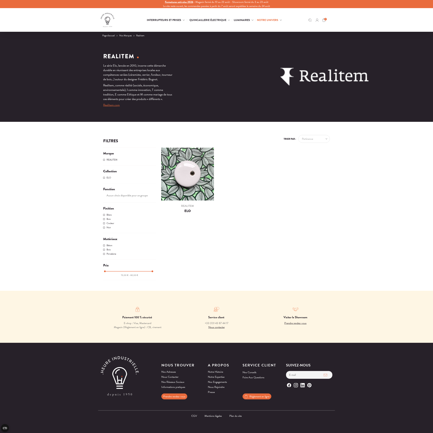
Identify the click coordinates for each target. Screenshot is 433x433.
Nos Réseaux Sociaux (172, 382)
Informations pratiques (173, 387)
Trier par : (290, 139)
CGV (194, 416)
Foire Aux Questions (253, 377)
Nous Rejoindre (216, 387)
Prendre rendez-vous (295, 323)
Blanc (109, 215)
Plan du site (235, 416)
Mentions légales (213, 416)
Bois (109, 219)
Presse (211, 392)
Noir (109, 227)
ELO (109, 177)
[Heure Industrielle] (117, 20)
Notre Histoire (215, 372)
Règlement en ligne (259, 396)
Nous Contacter (169, 377)
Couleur (110, 223)
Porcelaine (111, 254)
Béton (109, 245)
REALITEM (112, 160)
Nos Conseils (249, 372)
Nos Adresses (168, 372)
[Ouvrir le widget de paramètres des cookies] (5, 428)
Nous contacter (216, 327)
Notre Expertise (216, 377)
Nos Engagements (217, 382)
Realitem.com (111, 105)
